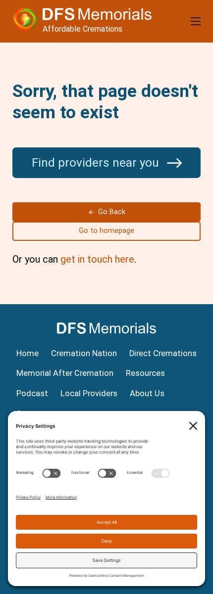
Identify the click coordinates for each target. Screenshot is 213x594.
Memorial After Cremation (64, 373)
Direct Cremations (163, 353)
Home (27, 353)
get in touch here (97, 259)
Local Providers (88, 393)
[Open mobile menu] (196, 21)
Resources (145, 373)
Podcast (32, 393)
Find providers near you (97, 162)
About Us (147, 393)
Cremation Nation (84, 353)
